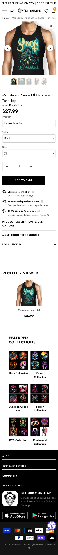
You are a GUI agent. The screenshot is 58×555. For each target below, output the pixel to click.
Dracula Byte (16, 105)
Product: (6, 117)
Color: (5, 132)
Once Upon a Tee (18, 544)
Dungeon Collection (18, 408)
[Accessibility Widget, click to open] (51, 525)
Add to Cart (23, 180)
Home (5, 18)
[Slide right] (50, 48)
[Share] (51, 26)
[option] (29, 48)
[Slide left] (8, 48)
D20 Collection (18, 440)
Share (51, 26)
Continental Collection (40, 442)
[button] (11, 10)
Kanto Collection (40, 375)
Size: (5, 147)
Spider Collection (40, 408)
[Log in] (46, 10)
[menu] (4, 10)
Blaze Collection (18, 373)
